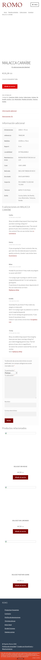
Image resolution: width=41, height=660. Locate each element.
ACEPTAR (20, 658)
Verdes (4, 101)
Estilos (9, 99)
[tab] (20, 111)
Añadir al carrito (9, 86)
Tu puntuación (10, 370)
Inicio (5, 12)
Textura (35, 99)
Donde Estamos (10, 628)
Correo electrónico (11, 411)
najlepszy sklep (17, 352)
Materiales (18, 99)
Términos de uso (10, 621)
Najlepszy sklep (14, 290)
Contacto (8, 614)
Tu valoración (9, 375)
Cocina (21, 97)
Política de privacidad (9, 646)
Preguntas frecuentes (12, 610)
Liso (13, 99)
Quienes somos (10, 632)
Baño (16, 97)
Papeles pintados (13, 12)
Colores (33, 97)
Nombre (7, 402)
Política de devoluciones (12, 617)
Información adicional (9, 111)
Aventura (30, 12)
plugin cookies (36, 657)
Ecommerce (13, 256)
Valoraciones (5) (7, 117)
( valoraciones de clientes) (21, 67)
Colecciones (23, 12)
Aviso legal (8, 625)
